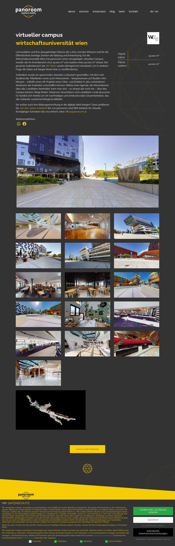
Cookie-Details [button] (141, 539)
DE (151, 11)
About (71, 11)
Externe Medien (115, 541)
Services (84, 11)
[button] (19, 124)
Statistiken (62, 541)
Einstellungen (27, 538)
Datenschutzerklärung (103, 535)
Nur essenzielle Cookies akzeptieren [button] (153, 525)
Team (122, 11)
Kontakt (133, 11)
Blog (112, 11)
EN (156, 11)
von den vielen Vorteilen (33, 108)
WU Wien (51, 66)
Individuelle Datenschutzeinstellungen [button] (153, 532)
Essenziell (37, 541)
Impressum (166, 539)
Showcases (99, 11)
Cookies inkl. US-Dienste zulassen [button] (153, 511)
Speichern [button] (153, 520)
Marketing (88, 541)
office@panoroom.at (75, 111)
